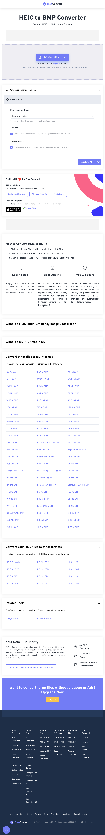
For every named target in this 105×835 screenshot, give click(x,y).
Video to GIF (17, 745)
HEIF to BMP (74, 421)
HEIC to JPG (12, 583)
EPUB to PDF (59, 742)
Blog (22, 814)
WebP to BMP (12, 520)
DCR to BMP (73, 471)
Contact (77, 814)
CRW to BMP (74, 457)
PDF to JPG (44, 742)
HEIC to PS (73, 562)
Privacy (38, 814)
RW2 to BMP (12, 485)
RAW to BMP (12, 478)
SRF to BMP (73, 499)
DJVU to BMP (12, 421)
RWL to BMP (43, 450)
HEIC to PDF (43, 562)
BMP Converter (13, 372)
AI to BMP (11, 379)
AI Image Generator (40, 194)
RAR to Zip (72, 738)
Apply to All (86, 162)
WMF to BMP (74, 379)
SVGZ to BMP (43, 379)
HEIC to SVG (73, 583)
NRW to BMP (74, 442)
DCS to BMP (12, 464)
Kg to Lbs (86, 742)
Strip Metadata (17, 141)
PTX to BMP (11, 506)
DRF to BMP (42, 464)
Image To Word (44, 618)
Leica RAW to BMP (45, 506)
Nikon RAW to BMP (15, 513)
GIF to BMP (42, 520)
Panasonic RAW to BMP (48, 442)
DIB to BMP (73, 414)
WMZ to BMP (12, 400)
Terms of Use (82, 67)
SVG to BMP (73, 513)
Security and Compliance (61, 814)
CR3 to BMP (73, 464)
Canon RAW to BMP (15, 471)
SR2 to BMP (73, 506)
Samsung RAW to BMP (78, 485)
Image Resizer (17, 775)
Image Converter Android (30, 791)
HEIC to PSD (43, 569)
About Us (14, 814)
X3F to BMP (11, 442)
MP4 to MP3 (30, 745)
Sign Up (56, 64)
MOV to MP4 (16, 750)
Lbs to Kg (86, 738)
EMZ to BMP (12, 414)
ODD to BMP (74, 520)
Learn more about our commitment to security (31, 667)
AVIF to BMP (74, 400)
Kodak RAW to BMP (46, 457)
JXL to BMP (11, 428)
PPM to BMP (12, 393)
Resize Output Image (20, 110)
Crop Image (16, 779)
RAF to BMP (73, 492)
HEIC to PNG (74, 576)
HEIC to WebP (74, 569)
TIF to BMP (42, 407)
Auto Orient (15, 128)
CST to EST (72, 747)
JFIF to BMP (12, 435)
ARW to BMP (74, 435)
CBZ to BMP (42, 421)
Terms (46, 814)
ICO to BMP (42, 428)
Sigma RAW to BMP (77, 450)
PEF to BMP (42, 492)
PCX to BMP (12, 407)
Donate (30, 814)
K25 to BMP (12, 457)
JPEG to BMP (74, 407)
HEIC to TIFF (43, 583)
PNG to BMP (12, 527)
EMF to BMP (12, 386)
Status (85, 814)
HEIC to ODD (43, 576)
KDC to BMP (43, 499)
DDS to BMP (43, 400)
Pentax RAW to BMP (46, 485)
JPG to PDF (44, 738)
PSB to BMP (42, 435)
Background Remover (16, 194)
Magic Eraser (59, 194)
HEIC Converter (13, 562)
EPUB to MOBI (59, 747)
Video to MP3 (31, 750)
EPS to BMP (73, 386)
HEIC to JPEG (12, 569)
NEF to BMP (12, 450)
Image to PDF (12, 618)
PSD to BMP (42, 513)
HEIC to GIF (11, 576)
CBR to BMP (73, 428)
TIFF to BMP (73, 527)
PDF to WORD (59, 738)
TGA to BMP (42, 414)
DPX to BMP (73, 393)
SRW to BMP (12, 492)
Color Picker (16, 784)
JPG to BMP (42, 527)
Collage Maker (17, 770)
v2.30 (52, 822)
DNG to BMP (12, 499)
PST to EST (72, 742)
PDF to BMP (42, 372)
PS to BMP (73, 372)
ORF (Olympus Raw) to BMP (50, 471)
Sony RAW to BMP (45, 478)
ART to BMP (42, 393)
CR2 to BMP (73, 478)
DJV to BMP (42, 386)
